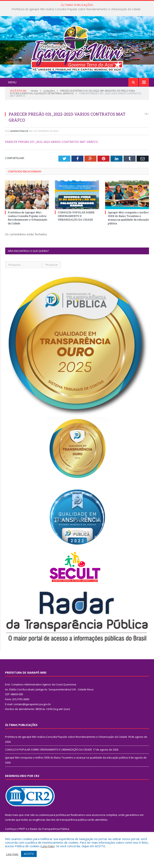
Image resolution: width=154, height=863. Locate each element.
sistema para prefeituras (54, 815)
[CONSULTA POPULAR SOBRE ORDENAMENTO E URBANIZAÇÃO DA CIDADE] (77, 194)
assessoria (98, 815)
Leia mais (47, 846)
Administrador (19, 130)
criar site (29, 815)
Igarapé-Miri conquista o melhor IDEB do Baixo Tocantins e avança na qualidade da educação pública (128, 218)
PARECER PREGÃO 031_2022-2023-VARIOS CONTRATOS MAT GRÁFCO (51, 142)
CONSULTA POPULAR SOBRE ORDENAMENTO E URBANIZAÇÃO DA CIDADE (76, 9)
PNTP (22, 829)
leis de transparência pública (69, 819)
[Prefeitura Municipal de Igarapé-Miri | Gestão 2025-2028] (77, 47)
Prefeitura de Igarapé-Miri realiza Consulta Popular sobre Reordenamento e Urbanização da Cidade (27, 218)
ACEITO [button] (29, 854)
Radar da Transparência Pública (49, 829)
